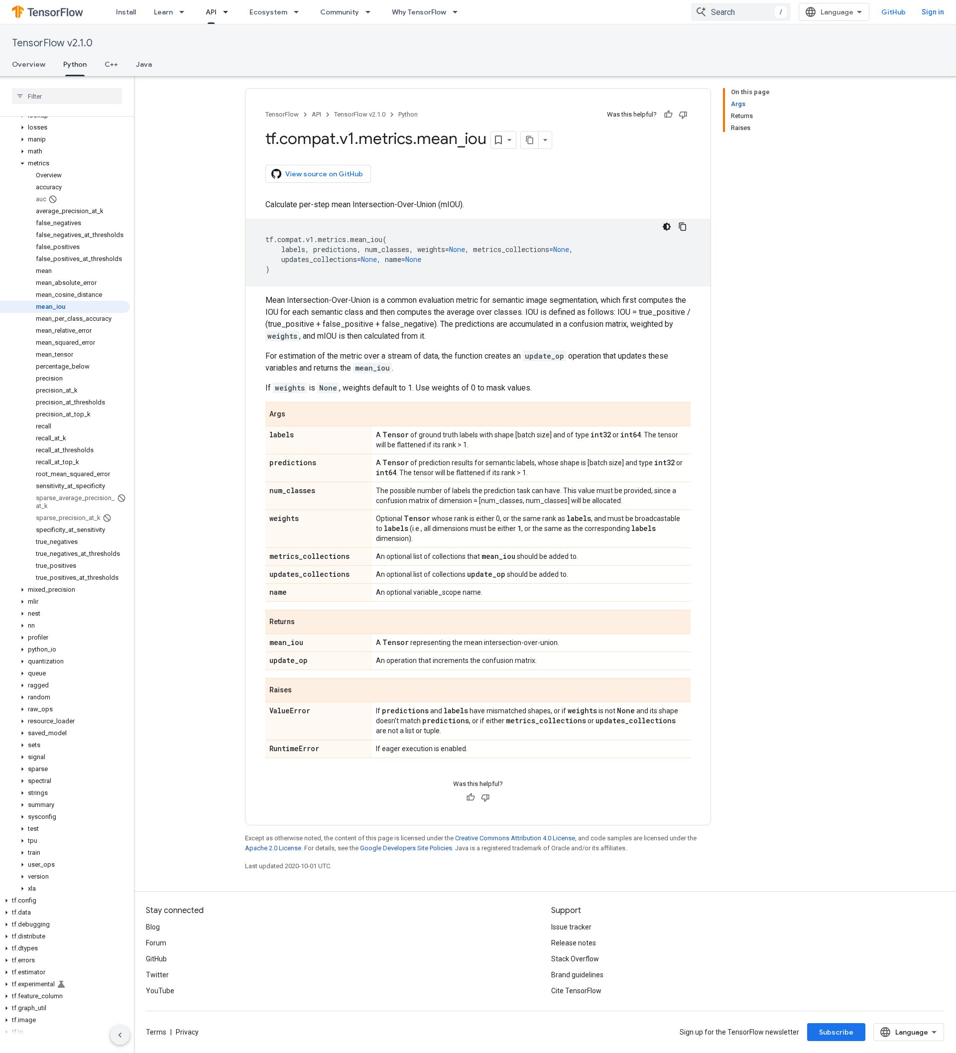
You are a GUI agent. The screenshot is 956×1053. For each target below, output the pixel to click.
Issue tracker (571, 927)
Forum (156, 943)
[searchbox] (67, 96)
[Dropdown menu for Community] (371, 12)
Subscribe (836, 1032)
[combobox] (741, 12)
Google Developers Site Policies (406, 848)
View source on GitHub (324, 173)
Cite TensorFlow (576, 991)
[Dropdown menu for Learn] (185, 12)
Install (126, 11)
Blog (153, 927)
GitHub (893, 11)
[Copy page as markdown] (530, 140)
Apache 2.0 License (273, 848)
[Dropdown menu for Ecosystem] (299, 12)
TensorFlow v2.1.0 (52, 43)
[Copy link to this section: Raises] (302, 691)
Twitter (157, 975)
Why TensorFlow (419, 11)
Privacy (187, 1032)
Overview (28, 64)
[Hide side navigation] (120, 1035)
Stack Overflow (575, 959)
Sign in (933, 12)
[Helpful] (668, 114)
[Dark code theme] (667, 227)
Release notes (573, 943)
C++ (111, 64)
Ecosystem (268, 11)
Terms (156, 1032)
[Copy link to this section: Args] (295, 415)
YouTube (160, 991)
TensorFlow (282, 114)
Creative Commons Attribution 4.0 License (515, 838)
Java (144, 64)
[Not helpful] (683, 114)
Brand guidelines (577, 975)
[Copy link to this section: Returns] (305, 623)
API (211, 11)
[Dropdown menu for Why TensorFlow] (458, 12)
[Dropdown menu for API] (228, 12)
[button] (65, 127)
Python (75, 64)
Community (339, 11)
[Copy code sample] (683, 227)
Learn (163, 11)
